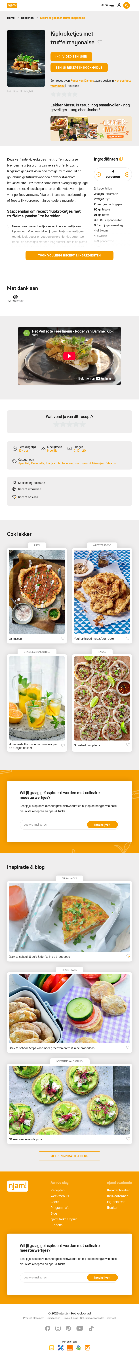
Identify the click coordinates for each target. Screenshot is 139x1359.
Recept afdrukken (29, 489)
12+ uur (23, 450)
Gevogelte (38, 463)
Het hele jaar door (68, 463)
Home (11, 18)
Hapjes (50, 463)
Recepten (27, 18)
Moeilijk (52, 450)
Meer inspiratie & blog (69, 1156)
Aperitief (23, 463)
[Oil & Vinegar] (15, 298)
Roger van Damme (82, 80)
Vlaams (111, 463)
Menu (104, 5)
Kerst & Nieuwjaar (93, 463)
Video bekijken (74, 56)
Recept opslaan (28, 497)
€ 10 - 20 (79, 450)
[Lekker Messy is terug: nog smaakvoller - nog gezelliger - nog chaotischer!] (91, 129)
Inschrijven (102, 825)
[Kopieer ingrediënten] (121, 159)
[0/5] (64, 94)
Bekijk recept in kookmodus (79, 67)
